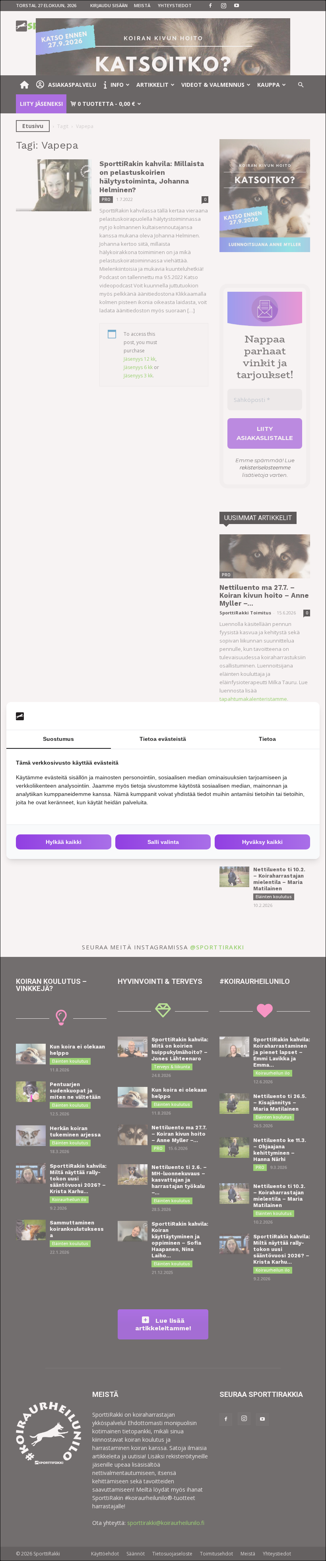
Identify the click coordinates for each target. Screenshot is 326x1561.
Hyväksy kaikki (262, 842)
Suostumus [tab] (58, 739)
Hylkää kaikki (64, 842)
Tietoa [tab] (267, 739)
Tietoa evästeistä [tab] (163, 739)
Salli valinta (163, 842)
